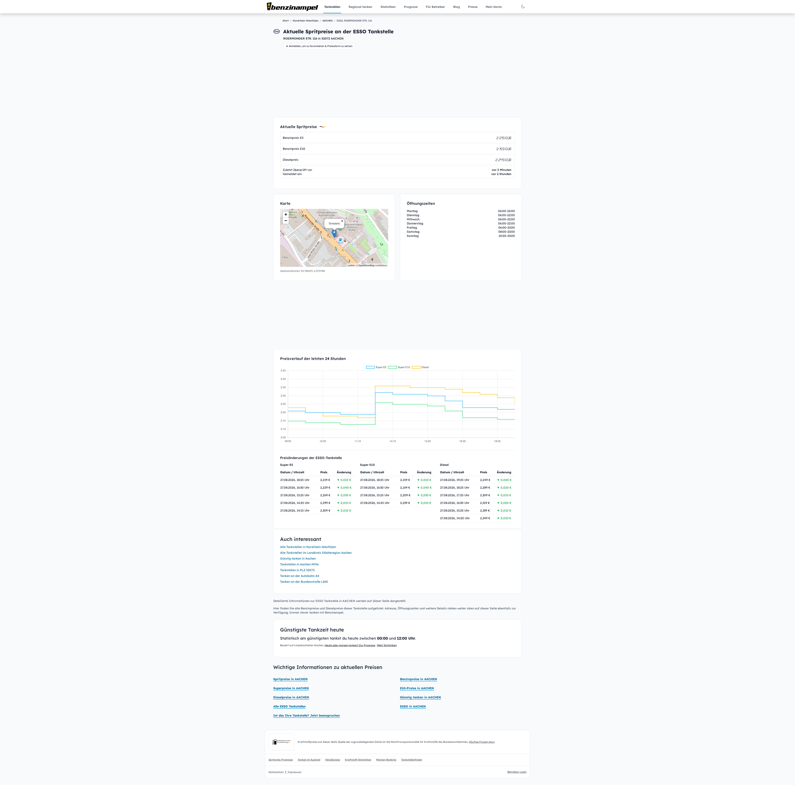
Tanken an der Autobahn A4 (299, 576)
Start (286, 20)
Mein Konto (494, 7)
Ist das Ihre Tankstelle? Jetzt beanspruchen (306, 715)
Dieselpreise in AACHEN (291, 697)
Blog (456, 7)
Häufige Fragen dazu (482, 741)
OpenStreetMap (367, 265)
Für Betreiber (435, 7)
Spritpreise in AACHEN (290, 679)
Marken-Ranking (386, 759)
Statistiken (388, 7)
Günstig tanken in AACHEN (420, 697)
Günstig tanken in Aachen (298, 558)
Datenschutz (276, 772)
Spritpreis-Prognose (281, 759)
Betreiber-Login (516, 771)
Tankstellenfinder (411, 759)
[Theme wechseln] (523, 6)
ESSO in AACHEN (413, 706)
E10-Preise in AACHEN (417, 688)
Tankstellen (332, 7)
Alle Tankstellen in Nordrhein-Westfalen (308, 547)
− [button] (285, 220)
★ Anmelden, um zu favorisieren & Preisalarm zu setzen (319, 46)
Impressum (294, 772)
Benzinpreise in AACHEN (418, 679)
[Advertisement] (397, 83)
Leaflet (351, 265)
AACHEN (327, 20)
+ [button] (285, 214)
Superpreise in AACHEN (291, 688)
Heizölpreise (332, 759)
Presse (472, 7)
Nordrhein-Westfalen (305, 20)
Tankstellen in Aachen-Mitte (299, 564)
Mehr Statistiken (387, 645)
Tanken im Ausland (309, 759)
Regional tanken (360, 7)
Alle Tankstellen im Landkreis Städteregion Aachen (316, 553)
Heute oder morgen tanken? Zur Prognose (350, 645)
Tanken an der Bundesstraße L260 (304, 582)
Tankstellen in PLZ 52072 (297, 570)
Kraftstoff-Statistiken (358, 759)
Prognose (411, 7)
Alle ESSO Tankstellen (289, 706)
